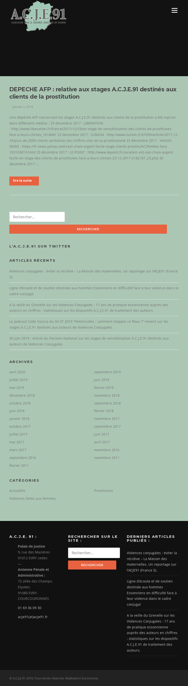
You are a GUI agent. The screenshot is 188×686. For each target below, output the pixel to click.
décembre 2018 (22, 395)
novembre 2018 (106, 395)
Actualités (17, 490)
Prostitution (103, 490)
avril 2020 (17, 372)
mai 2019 (16, 387)
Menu (174, 10)
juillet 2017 (18, 434)
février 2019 (104, 387)
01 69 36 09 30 (29, 607)
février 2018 (104, 410)
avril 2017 (102, 442)
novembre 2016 (106, 449)
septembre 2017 (107, 426)
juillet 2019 (18, 379)
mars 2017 (17, 449)
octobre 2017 (20, 426)
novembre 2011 (106, 457)
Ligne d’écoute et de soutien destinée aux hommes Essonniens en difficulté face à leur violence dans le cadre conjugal (152, 593)
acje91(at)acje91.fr (33, 616)
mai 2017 (16, 442)
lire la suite (22, 180)
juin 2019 (101, 379)
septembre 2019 (107, 372)
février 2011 (19, 465)
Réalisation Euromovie (81, 678)
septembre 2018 (107, 403)
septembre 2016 (22, 457)
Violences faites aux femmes (32, 498)
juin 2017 (101, 434)
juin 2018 (16, 410)
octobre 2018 (20, 403)
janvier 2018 (19, 418)
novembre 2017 (106, 418)
